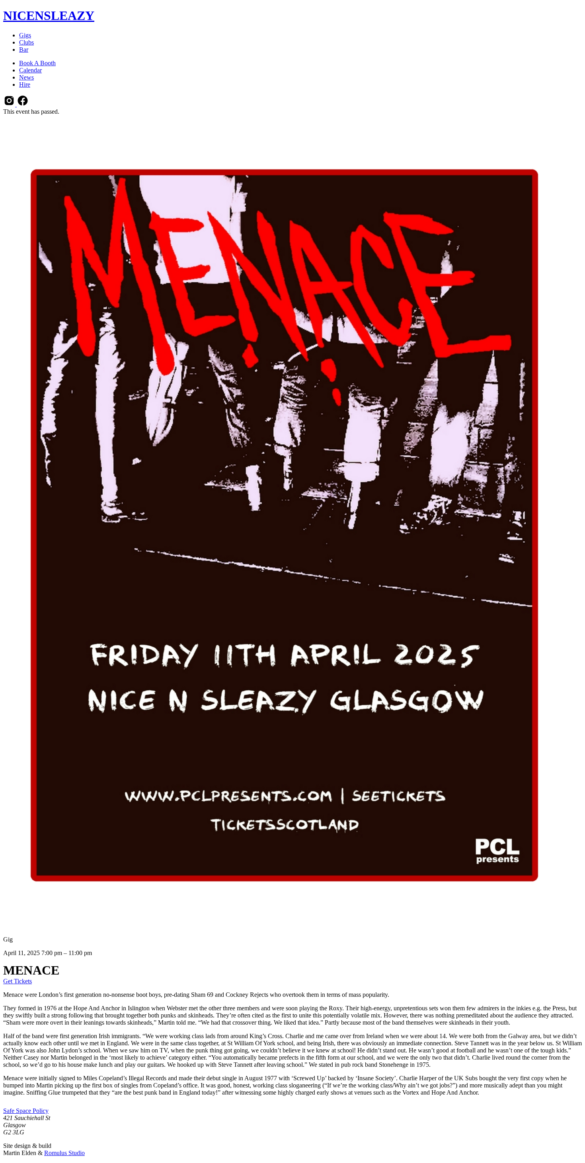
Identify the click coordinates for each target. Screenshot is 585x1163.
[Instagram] (10, 104)
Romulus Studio (64, 1152)
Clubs (26, 42)
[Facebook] (23, 104)
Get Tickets (17, 981)
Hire (24, 84)
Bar (23, 49)
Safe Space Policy (26, 1110)
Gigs (25, 35)
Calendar (30, 70)
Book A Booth (37, 63)
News (26, 77)
